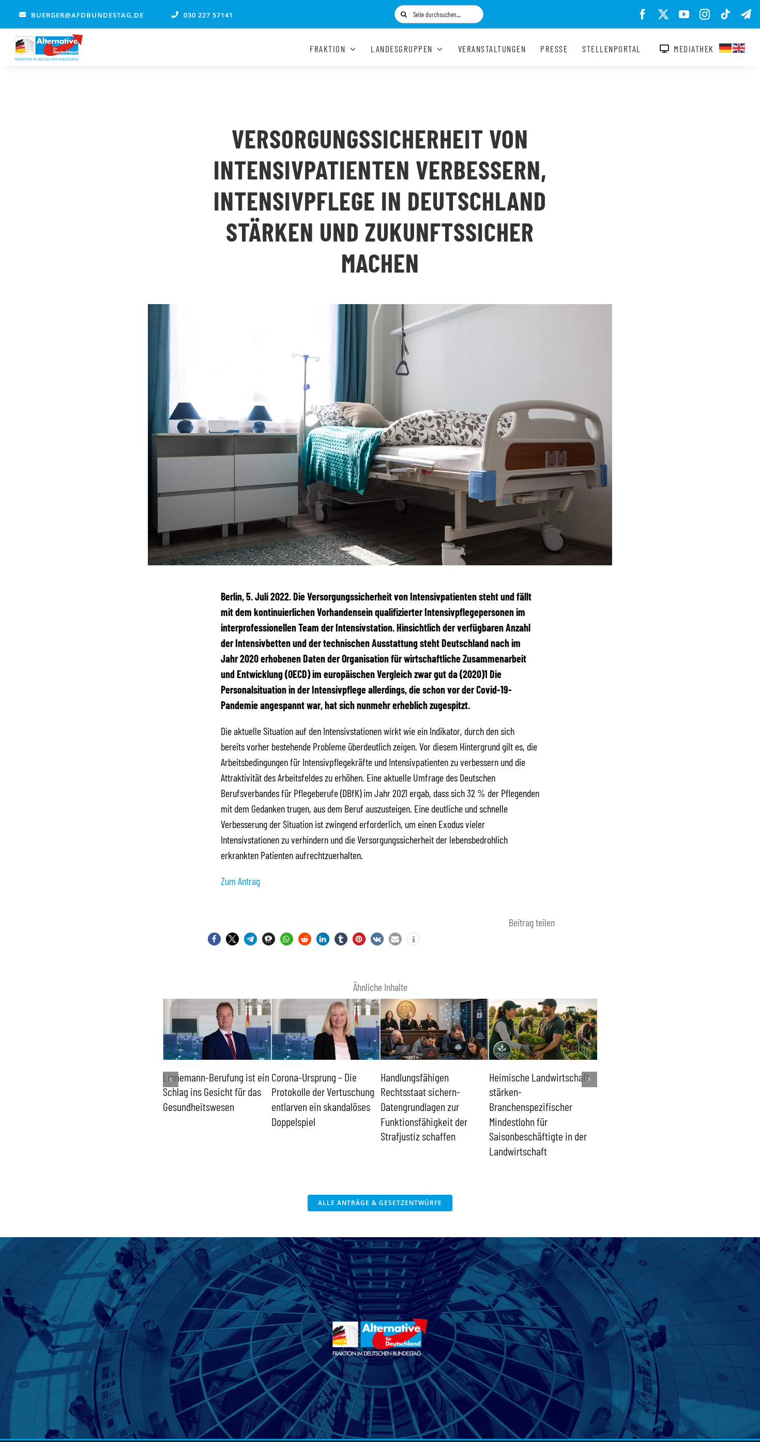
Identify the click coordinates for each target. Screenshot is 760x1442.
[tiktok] (725, 14)
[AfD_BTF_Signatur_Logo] (49, 39)
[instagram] (705, 14)
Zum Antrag (240, 881)
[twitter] (663, 14)
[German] (726, 46)
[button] (214, 939)
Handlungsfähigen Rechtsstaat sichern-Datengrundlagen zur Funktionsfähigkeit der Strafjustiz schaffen (314, 1106)
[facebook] (642, 14)
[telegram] (746, 14)
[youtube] (684, 14)
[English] (739, 46)
